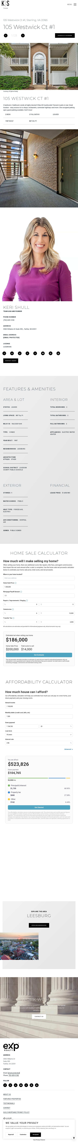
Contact (6, 1108)
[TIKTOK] (20, 353)
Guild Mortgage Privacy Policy (16, 1112)
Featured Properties (12, 1099)
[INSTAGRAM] (4, 353)
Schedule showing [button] (65, 35)
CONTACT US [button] (39, 1016)
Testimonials (9, 1103)
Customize (23, 1134)
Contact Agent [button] (10, 360)
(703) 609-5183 (8, 320)
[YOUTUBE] (43, 353)
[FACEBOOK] (5, 1085)
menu (69, 4)
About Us (7, 1094)
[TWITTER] (35, 353)
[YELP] (27, 353)
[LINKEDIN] (12, 353)
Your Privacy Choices (39, 1140)
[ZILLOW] (58, 353)
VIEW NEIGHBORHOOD (39, 925)
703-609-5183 (14, 1075)
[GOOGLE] (50, 353)
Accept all (35, 1134)
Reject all (11, 1134)
